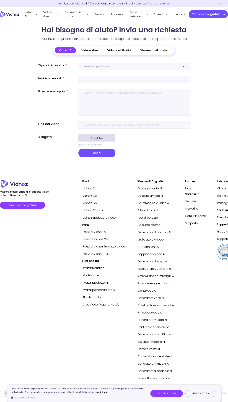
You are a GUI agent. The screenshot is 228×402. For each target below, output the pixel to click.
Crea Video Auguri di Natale (101, 304)
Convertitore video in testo (155, 356)
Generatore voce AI (151, 298)
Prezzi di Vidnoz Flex (95, 254)
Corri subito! (161, 3)
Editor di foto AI (148, 210)
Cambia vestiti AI (149, 349)
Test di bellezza (148, 218)
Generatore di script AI (152, 261)
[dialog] (114, 393)
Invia (97, 153)
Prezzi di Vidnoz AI (94, 232)
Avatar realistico (93, 268)
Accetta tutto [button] (167, 393)
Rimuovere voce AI (150, 312)
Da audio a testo (149, 225)
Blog (188, 188)
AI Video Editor (92, 297)
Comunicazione (196, 216)
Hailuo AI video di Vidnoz (154, 378)
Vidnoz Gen (48, 14)
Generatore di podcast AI (155, 371)
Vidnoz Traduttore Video (99, 218)
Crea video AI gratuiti (22, 205)
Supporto (191, 223)
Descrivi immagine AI (151, 342)
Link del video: (49, 124)
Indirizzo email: (51, 78)
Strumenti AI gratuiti (154, 50)
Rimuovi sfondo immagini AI (156, 276)
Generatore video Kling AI (154, 334)
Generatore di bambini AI (154, 232)
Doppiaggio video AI (151, 254)
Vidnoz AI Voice (93, 210)
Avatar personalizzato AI (99, 290)
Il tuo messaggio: (53, 91)
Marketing (191, 209)
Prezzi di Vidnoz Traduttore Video (105, 246)
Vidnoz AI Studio (119, 50)
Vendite (190, 201)
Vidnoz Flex (90, 203)
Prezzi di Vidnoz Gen (96, 239)
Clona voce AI (147, 291)
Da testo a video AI (150, 196)
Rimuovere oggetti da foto (155, 283)
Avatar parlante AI (150, 188)
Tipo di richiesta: (52, 65)
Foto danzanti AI (148, 247)
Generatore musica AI (152, 320)
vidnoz (9, 14)
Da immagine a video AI (153, 203)
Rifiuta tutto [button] (201, 393)
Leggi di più (101, 392)
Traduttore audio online (153, 327)
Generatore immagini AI (153, 364)
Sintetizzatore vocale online (156, 305)
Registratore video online (154, 269)
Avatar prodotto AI (95, 283)
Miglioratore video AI (151, 239)
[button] (78, 397)
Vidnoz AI (29, 14)
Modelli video (91, 275)
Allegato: (45, 137)
